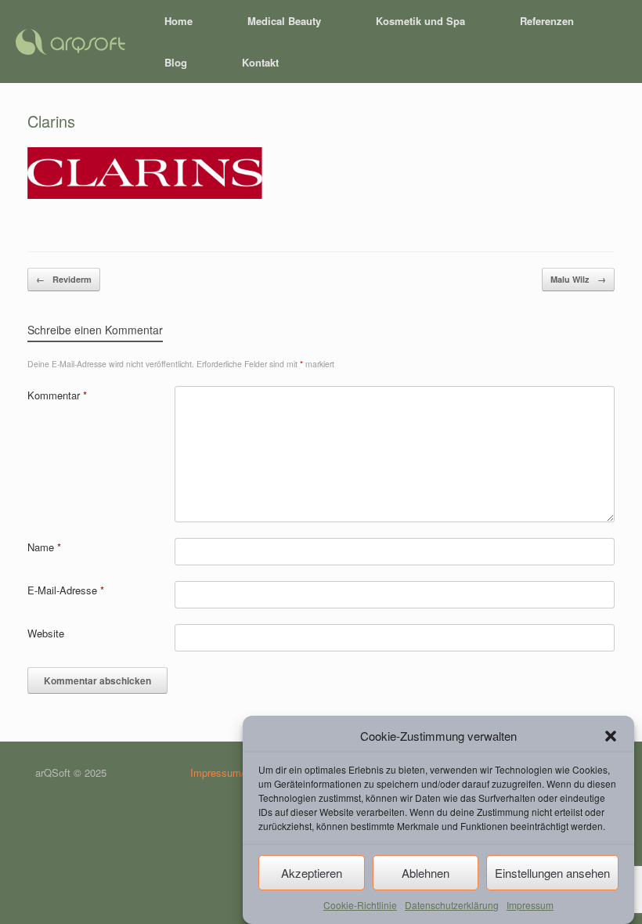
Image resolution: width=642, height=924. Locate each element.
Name (44, 547)
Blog (175, 62)
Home (178, 20)
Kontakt (260, 62)
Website (45, 633)
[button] (611, 736)
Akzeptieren (311, 872)
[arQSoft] (70, 42)
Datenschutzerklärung (452, 904)
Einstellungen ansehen (552, 872)
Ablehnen (425, 872)
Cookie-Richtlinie (360, 904)
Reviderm (64, 279)
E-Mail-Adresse (65, 590)
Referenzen (547, 20)
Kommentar (57, 395)
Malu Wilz (578, 279)
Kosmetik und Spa (420, 20)
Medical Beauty (284, 20)
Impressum (530, 904)
